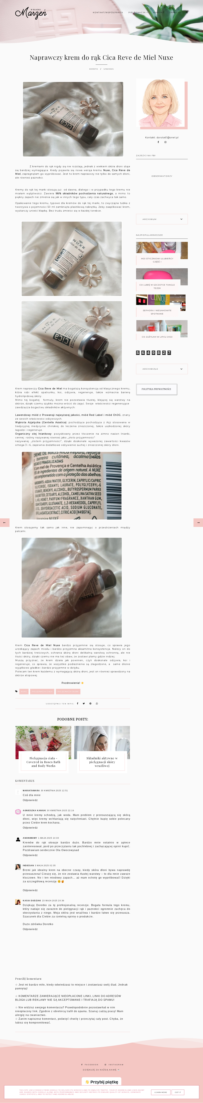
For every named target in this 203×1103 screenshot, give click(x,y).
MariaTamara (31, 791)
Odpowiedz (30, 800)
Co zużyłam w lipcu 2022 (157, 337)
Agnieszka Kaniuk (34, 810)
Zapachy (175, 12)
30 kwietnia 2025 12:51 (54, 791)
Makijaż (158, 12)
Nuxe (24, 692)
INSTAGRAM (116, 1065)
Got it (178, 1092)
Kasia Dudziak (32, 901)
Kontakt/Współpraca (108, 12)
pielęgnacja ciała (42, 692)
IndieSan (28, 865)
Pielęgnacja (137, 12)
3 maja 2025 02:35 (45, 865)
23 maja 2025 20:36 (53, 901)
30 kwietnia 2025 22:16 (60, 810)
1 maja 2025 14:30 (48, 838)
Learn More (160, 1092)
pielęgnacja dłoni (68, 692)
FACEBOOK (92, 1065)
